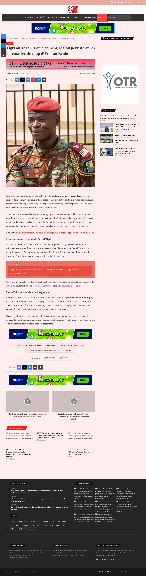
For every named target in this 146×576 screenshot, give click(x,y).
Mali (33, 525)
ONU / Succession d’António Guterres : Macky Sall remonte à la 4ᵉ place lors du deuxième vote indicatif (50, 435)
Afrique (102, 17)
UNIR (20, 529)
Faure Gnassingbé (43, 521)
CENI (12, 521)
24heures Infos (12, 73)
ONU (51, 525)
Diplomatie (52, 17)
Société (40, 17)
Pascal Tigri (51, 345)
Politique (29, 17)
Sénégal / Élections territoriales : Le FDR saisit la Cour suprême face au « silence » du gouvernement (81, 452)
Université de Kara (30, 529)
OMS (45, 525)
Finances (76, 17)
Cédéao (33, 521)
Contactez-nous (134, 572)
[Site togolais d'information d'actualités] (73, 9)
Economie (64, 17)
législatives (26, 525)
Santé (57, 525)
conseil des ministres (22, 521)
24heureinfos (36, 572)
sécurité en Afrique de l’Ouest (72, 345)
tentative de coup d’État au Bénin (43, 350)
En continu (89, 17)
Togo (63, 525)
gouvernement (62, 521)
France (53, 521)
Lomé (17, 525)
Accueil (18, 17)
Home (126, 572)
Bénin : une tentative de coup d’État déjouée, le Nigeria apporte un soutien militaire (55, 232)
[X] (100, 559)
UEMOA (13, 529)
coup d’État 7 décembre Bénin (29, 345)
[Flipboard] (64, 358)
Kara (11, 525)
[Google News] (49, 358)
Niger (38, 525)
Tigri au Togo (66, 350)
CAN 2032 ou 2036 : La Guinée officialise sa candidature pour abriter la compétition (125, 151)
